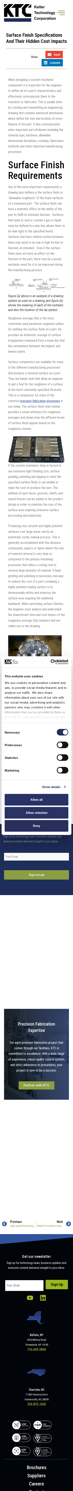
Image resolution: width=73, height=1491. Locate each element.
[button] (54, 54)
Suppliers (36, 1476)
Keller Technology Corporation (30, 13)
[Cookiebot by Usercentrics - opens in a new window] (51, 662)
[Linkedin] (43, 1298)
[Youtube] (30, 1298)
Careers (36, 1484)
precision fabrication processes (40, 401)
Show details (51, 786)
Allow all (36, 799)
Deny (36, 825)
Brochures (36, 1467)
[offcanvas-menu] (61, 13)
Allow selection (36, 812)
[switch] (62, 745)
